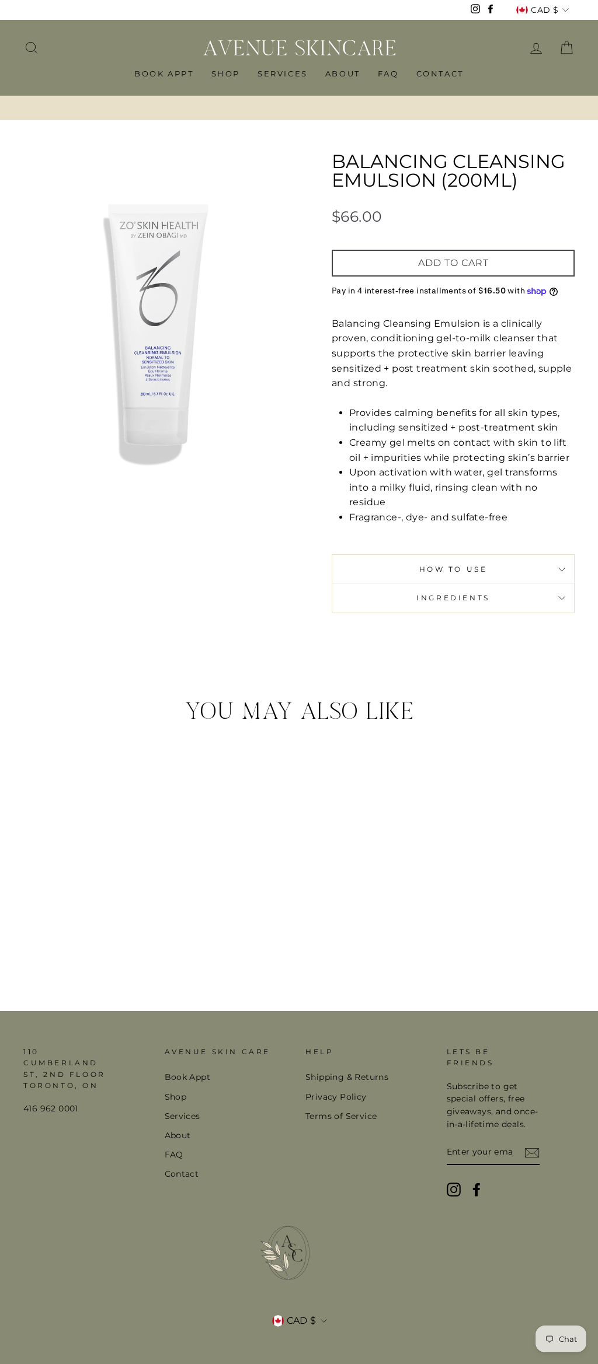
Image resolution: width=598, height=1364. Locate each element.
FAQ (388, 73)
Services (283, 73)
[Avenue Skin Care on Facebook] (477, 1190)
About (342, 73)
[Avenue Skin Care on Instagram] (454, 1190)
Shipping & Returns (346, 1077)
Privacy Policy (336, 1096)
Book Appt (163, 73)
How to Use (453, 569)
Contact (440, 73)
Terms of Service (341, 1116)
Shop (225, 73)
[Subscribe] (532, 1152)
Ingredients (453, 597)
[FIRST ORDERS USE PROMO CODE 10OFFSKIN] (299, 108)
